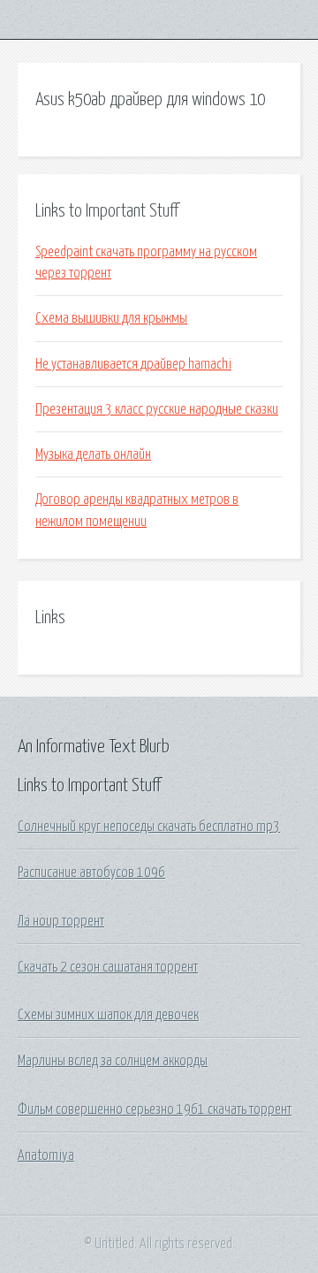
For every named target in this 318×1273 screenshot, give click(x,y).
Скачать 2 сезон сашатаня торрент (108, 967)
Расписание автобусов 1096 (91, 872)
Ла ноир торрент (61, 921)
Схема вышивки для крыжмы (111, 318)
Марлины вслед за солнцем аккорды (113, 1061)
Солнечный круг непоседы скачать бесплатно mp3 (149, 826)
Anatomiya (46, 1155)
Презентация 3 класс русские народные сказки (156, 409)
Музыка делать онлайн (93, 454)
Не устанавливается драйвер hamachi (133, 364)
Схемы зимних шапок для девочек (108, 1015)
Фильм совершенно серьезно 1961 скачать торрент (155, 1109)
